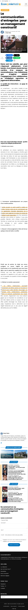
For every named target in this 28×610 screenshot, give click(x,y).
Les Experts (5, 10)
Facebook (3, 584)
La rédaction (4, 567)
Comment (3, 522)
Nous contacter (5, 573)
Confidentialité (6, 606)
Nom (2, 530)
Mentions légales (5, 575)
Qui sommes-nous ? (6, 569)
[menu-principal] (26, 4)
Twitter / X (3, 586)
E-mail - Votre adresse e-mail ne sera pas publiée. (12, 534)
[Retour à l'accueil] (11, 4)
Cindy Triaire (6, 433)
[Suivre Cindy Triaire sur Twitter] (1, 443)
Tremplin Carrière (12, 438)
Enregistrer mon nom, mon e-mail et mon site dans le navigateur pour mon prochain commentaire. (14, 540)
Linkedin (3, 588)
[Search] (25, 597)
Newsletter (3, 571)
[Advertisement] (14, 125)
